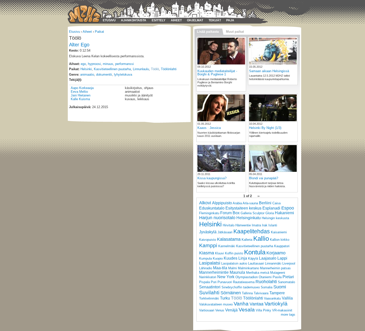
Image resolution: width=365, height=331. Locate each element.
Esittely (158, 20)
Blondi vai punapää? (263, 178)
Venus (219, 310)
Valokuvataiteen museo (216, 304)
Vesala (247, 309)
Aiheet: (74, 64)
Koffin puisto (234, 253)
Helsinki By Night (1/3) (265, 128)
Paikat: (74, 69)
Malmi (232, 268)
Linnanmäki (273, 263)
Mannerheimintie (214, 272)
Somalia (266, 287)
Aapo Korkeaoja (82, 88)
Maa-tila (220, 268)
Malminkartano (248, 268)
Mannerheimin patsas (275, 268)
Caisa (276, 203)
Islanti (272, 225)
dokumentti (104, 74)
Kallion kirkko (279, 239)
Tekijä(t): (75, 80)
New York (225, 277)
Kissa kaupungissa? (211, 178)
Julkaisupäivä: (80, 107)
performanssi (124, 64)
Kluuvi (219, 253)
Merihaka (252, 272)
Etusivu (109, 20)
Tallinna (247, 293)
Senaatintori (209, 287)
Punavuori (225, 282)
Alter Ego (79, 44)
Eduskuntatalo (211, 208)
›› (258, 196)
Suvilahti (209, 292)
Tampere (277, 293)
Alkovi (205, 202)
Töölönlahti (169, 69)
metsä (264, 272)
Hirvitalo (228, 225)
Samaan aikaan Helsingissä (269, 71)
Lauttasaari (256, 263)
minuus (108, 64)
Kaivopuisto (207, 239)
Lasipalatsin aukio (234, 263)
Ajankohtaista (133, 20)
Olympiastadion (246, 277)
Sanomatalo (286, 282)
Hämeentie (243, 225)
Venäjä (231, 310)
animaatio (87, 74)
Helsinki (86, 69)
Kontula (254, 252)
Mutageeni (277, 272)
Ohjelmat (195, 20)
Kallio (261, 238)
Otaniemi (265, 277)
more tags (288, 314)
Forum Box (230, 213)
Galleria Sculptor (252, 213)
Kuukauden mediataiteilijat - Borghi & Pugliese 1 (217, 72)
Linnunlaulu (141, 69)
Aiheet (176, 20)
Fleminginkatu (209, 213)
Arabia (237, 203)
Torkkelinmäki (209, 298)
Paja (230, 20)
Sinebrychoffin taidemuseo (240, 287)
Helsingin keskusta (275, 218)
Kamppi (208, 245)
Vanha (241, 303)
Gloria (269, 213)
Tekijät (215, 20)
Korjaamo (276, 252)
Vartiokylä (276, 303)
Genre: (74, 74)
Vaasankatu (272, 298)
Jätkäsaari (225, 232)
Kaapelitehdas (251, 231)
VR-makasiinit (282, 310)
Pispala (204, 282)
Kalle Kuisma (80, 99)
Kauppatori (282, 246)
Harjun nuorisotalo (217, 217)
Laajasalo (267, 258)
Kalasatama (229, 239)
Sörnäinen (230, 292)
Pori (214, 282)
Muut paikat (235, 31)
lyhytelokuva (123, 74)
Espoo (287, 208)
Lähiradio (205, 268)
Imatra (256, 225)
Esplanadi (271, 208)
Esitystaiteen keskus (243, 208)
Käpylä (253, 258)
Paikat (99, 31)
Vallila (287, 298)
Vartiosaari (206, 310)
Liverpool (288, 263)
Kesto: (74, 50)
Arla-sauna (250, 203)
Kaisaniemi (279, 232)
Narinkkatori (207, 277)
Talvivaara (261, 293)
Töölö (155, 69)
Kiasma (206, 252)
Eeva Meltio (79, 91)
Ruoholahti (266, 281)
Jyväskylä (208, 232)
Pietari (288, 277)
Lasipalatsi (209, 263)
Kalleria (247, 239)
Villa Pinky (263, 310)
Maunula (237, 272)
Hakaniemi (284, 213)
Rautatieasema (244, 282)
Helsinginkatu (248, 218)
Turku (225, 298)
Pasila (277, 277)
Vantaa (256, 303)
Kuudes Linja (235, 258)
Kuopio (218, 258)
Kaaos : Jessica (209, 128)
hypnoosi (94, 64)
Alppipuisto (222, 203)
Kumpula (205, 258)
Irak (264, 225)
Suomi (279, 286)
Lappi (282, 258)
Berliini (265, 203)
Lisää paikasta (208, 31)
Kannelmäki (226, 246)
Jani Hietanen (80, 95)
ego (83, 64)
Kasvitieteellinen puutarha (112, 69)
